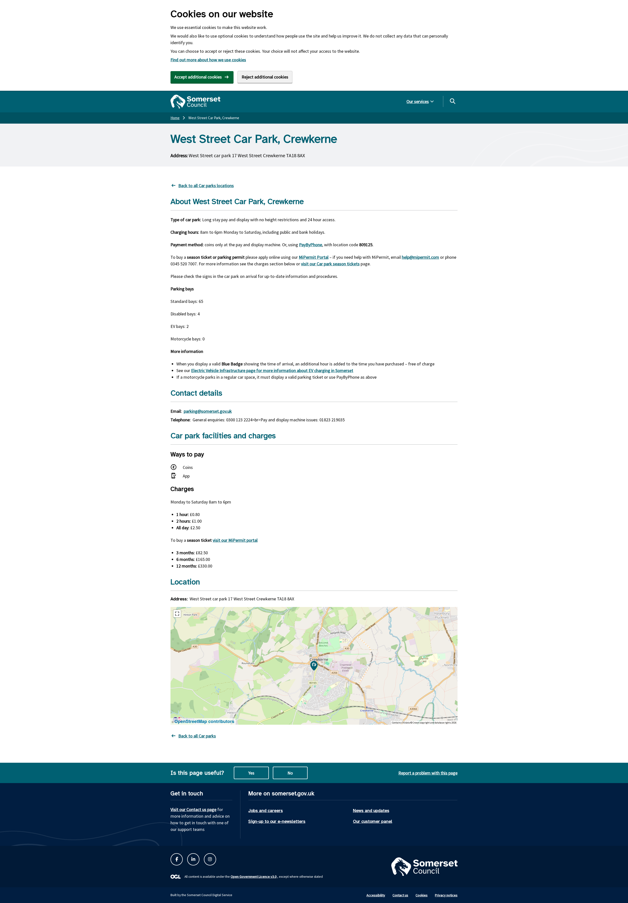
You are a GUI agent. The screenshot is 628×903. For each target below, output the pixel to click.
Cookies (422, 895)
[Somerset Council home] (195, 101)
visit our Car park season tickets (330, 264)
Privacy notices (446, 895)
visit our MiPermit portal (235, 540)
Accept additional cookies (198, 77)
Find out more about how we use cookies (208, 60)
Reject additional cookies (265, 77)
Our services (417, 101)
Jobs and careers (265, 810)
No (290, 773)
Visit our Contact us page (193, 809)
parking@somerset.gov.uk (208, 411)
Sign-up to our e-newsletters (276, 821)
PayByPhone (310, 244)
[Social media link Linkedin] (193, 859)
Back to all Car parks (197, 736)
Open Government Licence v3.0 (253, 876)
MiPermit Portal (313, 257)
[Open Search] (452, 101)
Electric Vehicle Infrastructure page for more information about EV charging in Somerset (272, 370)
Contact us (400, 895)
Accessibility (375, 895)
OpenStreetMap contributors (204, 721)
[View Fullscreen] (177, 613)
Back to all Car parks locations (206, 185)
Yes (251, 773)
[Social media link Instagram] (210, 859)
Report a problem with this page (428, 773)
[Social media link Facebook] (176, 859)
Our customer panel (372, 821)
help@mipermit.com (420, 257)
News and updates (371, 810)
